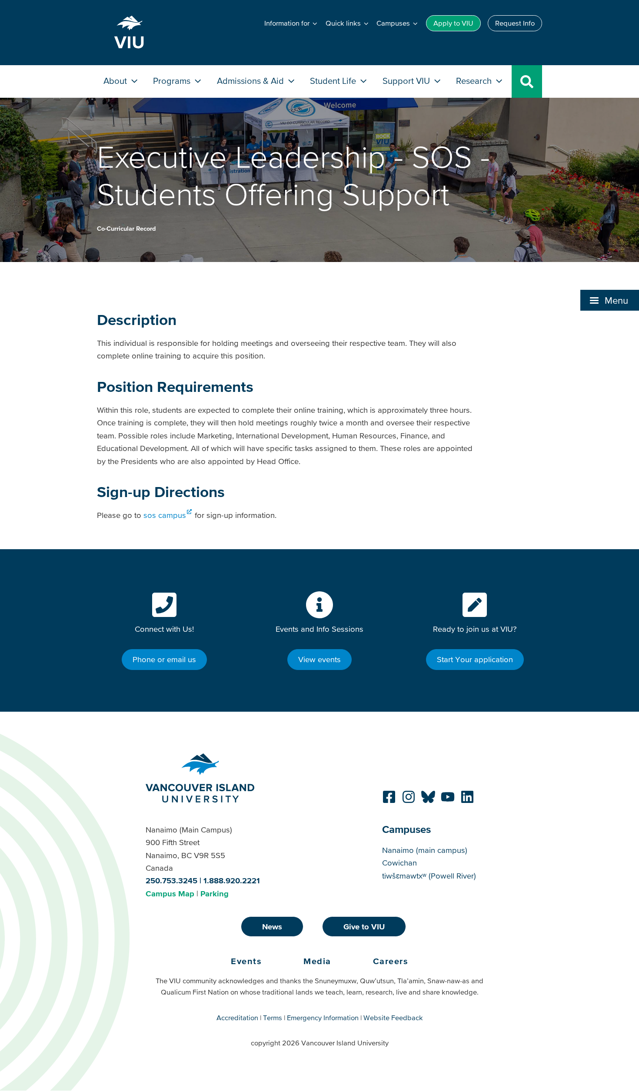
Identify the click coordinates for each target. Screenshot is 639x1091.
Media (317, 961)
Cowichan (399, 862)
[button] (609, 300)
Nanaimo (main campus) (424, 850)
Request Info (515, 23)
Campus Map (170, 893)
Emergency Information (323, 1017)
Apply (453, 23)
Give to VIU (364, 926)
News (272, 926)
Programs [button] (173, 81)
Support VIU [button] (407, 81)
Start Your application (475, 659)
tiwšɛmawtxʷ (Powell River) (429, 875)
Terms (272, 1017)
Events (246, 961)
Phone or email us (164, 659)
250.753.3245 (171, 880)
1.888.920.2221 (231, 880)
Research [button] (475, 81)
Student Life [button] (334, 81)
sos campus (164, 515)
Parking (214, 893)
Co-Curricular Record (126, 228)
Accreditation (237, 1017)
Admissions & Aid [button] (251, 81)
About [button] (116, 81)
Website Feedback (393, 1017)
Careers (391, 961)
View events (319, 659)
